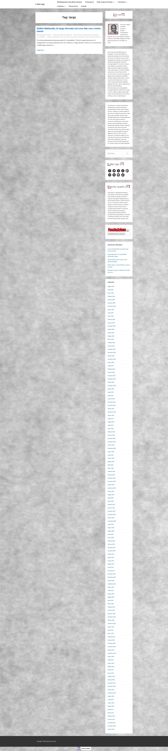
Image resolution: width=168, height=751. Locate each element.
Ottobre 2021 (111, 408)
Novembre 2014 (112, 646)
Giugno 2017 (111, 560)
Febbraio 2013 (111, 716)
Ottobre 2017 (111, 554)
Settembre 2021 (112, 412)
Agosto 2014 (111, 656)
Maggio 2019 (111, 494)
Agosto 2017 (111, 557)
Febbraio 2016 (111, 607)
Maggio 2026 (111, 286)
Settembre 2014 (112, 653)
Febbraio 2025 (111, 319)
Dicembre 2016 (111, 574)
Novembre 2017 (112, 550)
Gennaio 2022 (111, 398)
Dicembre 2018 (111, 511)
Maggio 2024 (111, 336)
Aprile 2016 (110, 600)
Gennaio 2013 (111, 719)
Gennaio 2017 (111, 570)
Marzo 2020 (111, 468)
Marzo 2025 (111, 316)
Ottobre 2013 (111, 689)
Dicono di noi (73, 6)
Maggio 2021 (111, 422)
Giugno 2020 (111, 458)
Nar (71, 37)
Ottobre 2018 (111, 517)
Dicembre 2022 (111, 375)
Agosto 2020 (111, 451)
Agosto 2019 (111, 491)
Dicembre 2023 (111, 349)
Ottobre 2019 (111, 484)
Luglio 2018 (110, 524)
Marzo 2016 (111, 603)
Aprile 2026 (110, 289)
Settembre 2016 (112, 584)
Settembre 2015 (112, 623)
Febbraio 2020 (111, 471)
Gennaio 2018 (111, 544)
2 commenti (41, 37)
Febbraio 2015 (111, 636)
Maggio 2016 (111, 597)
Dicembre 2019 (111, 478)
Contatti (83, 6)
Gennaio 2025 (111, 322)
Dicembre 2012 (111, 722)
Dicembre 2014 (111, 643)
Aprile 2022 (110, 395)
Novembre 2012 (112, 726)
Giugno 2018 (111, 527)
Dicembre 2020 (111, 438)
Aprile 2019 (110, 498)
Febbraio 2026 (111, 296)
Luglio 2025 (110, 313)
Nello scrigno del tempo (105, 2)
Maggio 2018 (111, 531)
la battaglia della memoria (90, 35)
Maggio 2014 (111, 666)
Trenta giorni (89, 2)
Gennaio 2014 (111, 679)
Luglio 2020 (110, 455)
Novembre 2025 (112, 306)
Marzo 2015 (111, 633)
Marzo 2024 (111, 339)
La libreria (60, 6)
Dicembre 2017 (111, 547)
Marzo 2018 (111, 537)
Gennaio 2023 (111, 372)
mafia (67, 37)
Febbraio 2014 (111, 676)
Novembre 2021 (112, 405)
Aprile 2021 (110, 425)
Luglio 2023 (110, 365)
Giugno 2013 (111, 703)
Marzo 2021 (111, 428)
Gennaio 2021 (111, 435)
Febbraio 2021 (111, 431)
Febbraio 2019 (111, 504)
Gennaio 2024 (111, 346)
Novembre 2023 (112, 352)
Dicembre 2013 (111, 683)
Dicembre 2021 (111, 402)
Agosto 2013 (111, 696)
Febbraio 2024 (111, 342)
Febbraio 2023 (111, 369)
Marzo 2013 (111, 712)
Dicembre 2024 (111, 326)
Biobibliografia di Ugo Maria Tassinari (69, 2)
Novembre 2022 (112, 379)
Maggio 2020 (111, 461)
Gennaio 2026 (111, 299)
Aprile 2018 (110, 534)
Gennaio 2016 (111, 610)
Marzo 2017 (111, 567)
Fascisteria (121, 2)
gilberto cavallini (60, 37)
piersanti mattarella (79, 37)
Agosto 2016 (111, 587)
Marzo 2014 (111, 673)
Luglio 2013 (110, 699)
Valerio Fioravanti (95, 37)
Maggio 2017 (111, 564)
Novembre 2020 (112, 441)
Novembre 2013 (112, 686)
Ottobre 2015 (111, 620)
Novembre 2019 (112, 481)
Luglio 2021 (110, 418)
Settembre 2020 (112, 448)
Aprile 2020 (110, 465)
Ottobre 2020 (111, 445)
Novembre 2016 (112, 577)
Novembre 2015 (112, 617)
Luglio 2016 (110, 590)
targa (87, 37)
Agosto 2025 (111, 309)
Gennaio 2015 (111, 640)
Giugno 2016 (111, 593)
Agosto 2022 (111, 389)
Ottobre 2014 (111, 650)
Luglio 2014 (110, 660)
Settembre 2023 (112, 359)
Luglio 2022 (110, 392)
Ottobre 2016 (111, 580)
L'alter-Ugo (40, 4)
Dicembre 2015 (111, 613)
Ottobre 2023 (111, 356)
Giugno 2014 (111, 663)
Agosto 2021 (111, 415)
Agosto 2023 (111, 362)
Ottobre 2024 (111, 329)
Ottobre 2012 (111, 729)
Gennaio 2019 (111, 508)
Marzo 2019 (111, 501)
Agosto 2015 (111, 627)
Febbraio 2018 (111, 541)
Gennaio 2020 (111, 474)
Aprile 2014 (110, 669)
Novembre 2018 (112, 514)
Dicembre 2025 (111, 303)
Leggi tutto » (40, 50)
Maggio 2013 (111, 706)
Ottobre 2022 (111, 382)
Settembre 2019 (112, 488)
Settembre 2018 (112, 521)
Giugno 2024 (111, 332)
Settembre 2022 (112, 385)
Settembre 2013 (112, 693)
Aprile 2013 (110, 709)
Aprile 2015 (110, 630)
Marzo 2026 (111, 293)
